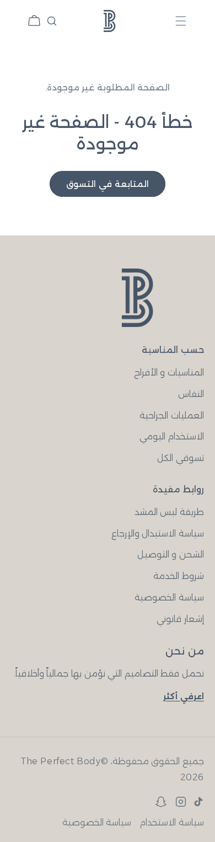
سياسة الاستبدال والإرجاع (157, 533)
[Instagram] (180, 801)
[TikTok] (198, 801)
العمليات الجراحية (171, 415)
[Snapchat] (161, 801)
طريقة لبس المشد (169, 512)
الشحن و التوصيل (170, 554)
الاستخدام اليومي (171, 436)
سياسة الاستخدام (172, 822)
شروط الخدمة (178, 576)
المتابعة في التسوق (107, 184)
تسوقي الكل (180, 458)
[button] (181, 21)
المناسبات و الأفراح (169, 372)
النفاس (191, 394)
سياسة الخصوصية (169, 597)
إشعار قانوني (180, 619)
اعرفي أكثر (183, 696)
